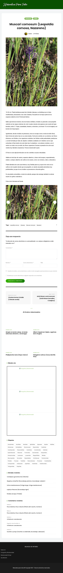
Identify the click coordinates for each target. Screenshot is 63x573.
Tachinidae (34, 463)
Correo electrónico (28, 263)
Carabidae (43, 447)
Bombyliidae (19, 447)
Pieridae (10, 461)
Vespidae (19, 466)
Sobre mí (3, 550)
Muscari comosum (30, 225)
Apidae (46, 444)
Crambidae (29, 450)
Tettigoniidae (11, 466)
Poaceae (16, 461)
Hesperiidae (44, 452)
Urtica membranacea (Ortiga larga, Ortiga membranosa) (24, 485)
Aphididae (32, 444)
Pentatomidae (45, 458)
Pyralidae (23, 461)
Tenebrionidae (43, 463)
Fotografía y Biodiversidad (7, 552)
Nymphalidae (27, 458)
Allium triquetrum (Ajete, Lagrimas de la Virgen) (44, 333)
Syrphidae (27, 463)
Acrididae (18, 444)
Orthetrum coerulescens (14, 519)
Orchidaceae (36, 458)
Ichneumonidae (11, 455)
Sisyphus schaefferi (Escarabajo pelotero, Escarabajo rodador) (26, 481)
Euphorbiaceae (11, 452)
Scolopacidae (11, 463)
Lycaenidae (28, 455)
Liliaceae (23, 225)
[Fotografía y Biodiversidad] (31, 378)
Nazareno (39, 225)
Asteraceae (10, 447)
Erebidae (45, 450)
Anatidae (25, 444)
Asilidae (52, 444)
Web (42, 263)
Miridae (43, 455)
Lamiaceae (20, 455)
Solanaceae (19, 463)
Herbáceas (28, 18)
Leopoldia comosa (14, 225)
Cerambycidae (11, 450)
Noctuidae (19, 458)
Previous (8, 202)
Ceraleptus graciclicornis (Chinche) (17, 477)
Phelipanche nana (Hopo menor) (17, 355)
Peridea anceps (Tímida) (14, 494)
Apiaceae (39, 444)
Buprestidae (36, 447)
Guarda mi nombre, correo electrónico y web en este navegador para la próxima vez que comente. (32, 271)
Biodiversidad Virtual (6, 555)
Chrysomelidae (20, 450)
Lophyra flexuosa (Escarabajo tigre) (18, 489)
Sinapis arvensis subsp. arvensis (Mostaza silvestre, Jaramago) (16, 333)
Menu (59, 4)
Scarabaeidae (47, 461)
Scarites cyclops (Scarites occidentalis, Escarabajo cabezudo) (26, 532)
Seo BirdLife (4, 558)
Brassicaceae (27, 447)
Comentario (9, 248)
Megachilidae (36, 455)
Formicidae (27, 452)
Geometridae (35, 452)
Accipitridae (11, 444)
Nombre (8, 263)
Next (54, 202)
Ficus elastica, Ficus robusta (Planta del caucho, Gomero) (24, 507)
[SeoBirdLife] (31, 424)
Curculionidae (37, 450)
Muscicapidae (11, 458)
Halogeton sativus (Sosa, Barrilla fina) (44, 356)
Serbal (30, 34)
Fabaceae (19, 452)
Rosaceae (39, 461)
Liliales (35, 18)
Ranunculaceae (31, 461)
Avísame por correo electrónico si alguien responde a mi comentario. (24, 275)
